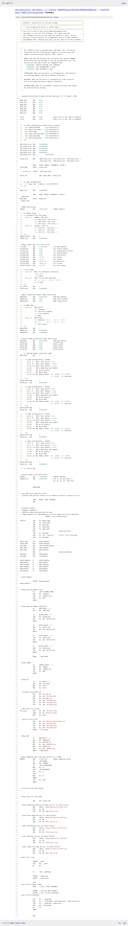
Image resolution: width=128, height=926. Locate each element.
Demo (17, 12)
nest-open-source (22, 9)
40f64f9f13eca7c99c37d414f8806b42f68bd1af (77, 9)
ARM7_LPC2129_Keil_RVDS (33, 12)
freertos (52, 9)
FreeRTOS (104, 9)
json (124, 923)
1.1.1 (45, 9)
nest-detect (37, 9)
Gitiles (12, 923)
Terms (23, 923)
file (56, 17)
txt (119, 923)
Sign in (124, 3)
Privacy (17, 923)
